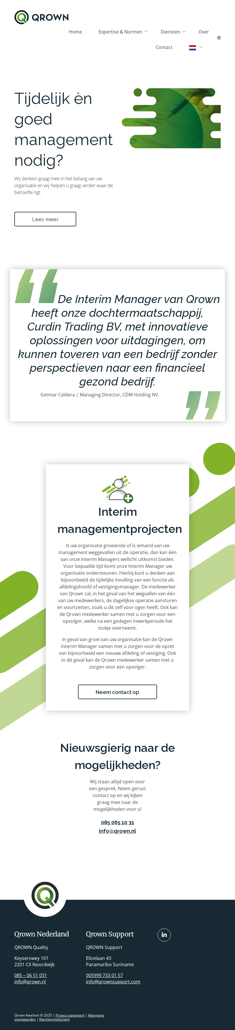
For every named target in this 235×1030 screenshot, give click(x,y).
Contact (164, 47)
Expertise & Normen (120, 32)
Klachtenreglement (54, 1019)
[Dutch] (192, 47)
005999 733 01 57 (104, 975)
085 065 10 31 (117, 822)
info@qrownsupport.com (113, 981)
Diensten (170, 32)
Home (75, 32)
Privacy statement (70, 1015)
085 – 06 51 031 (30, 975)
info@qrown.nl (117, 831)
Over (204, 32)
